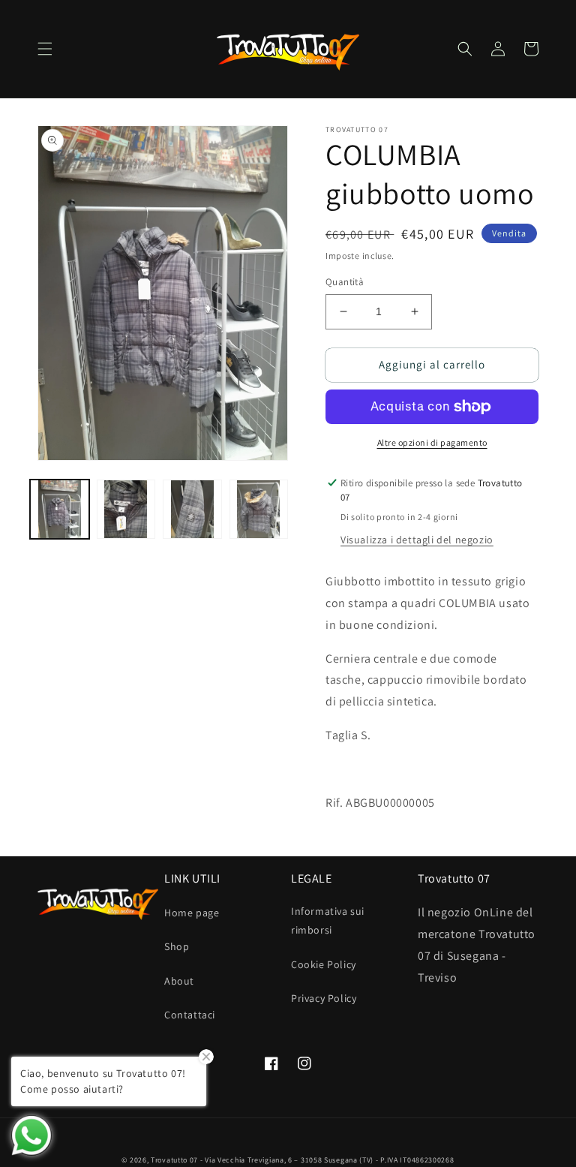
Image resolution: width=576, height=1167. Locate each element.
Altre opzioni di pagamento (432, 442)
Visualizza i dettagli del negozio (417, 539)
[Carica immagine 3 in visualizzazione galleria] (192, 509)
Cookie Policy (323, 964)
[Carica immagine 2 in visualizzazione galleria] (126, 509)
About (179, 981)
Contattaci (189, 1014)
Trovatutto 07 (175, 1160)
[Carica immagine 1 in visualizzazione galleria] (59, 509)
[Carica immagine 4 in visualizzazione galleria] (259, 509)
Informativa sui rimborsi (327, 920)
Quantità (345, 281)
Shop (176, 946)
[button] (45, 48)
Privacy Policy (323, 998)
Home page (191, 912)
